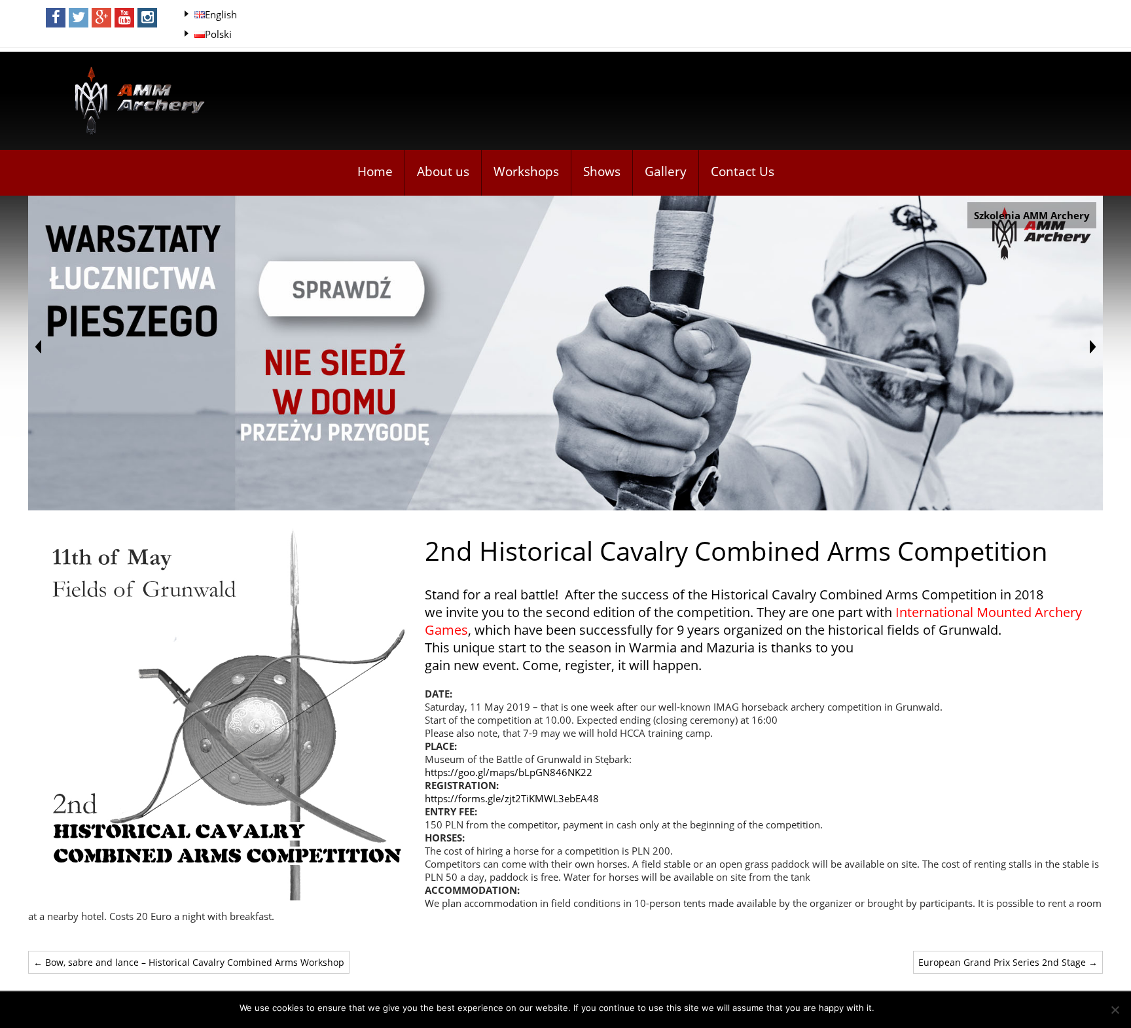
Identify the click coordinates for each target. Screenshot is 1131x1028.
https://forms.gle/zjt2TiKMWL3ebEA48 (512, 798)
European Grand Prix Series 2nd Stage (1008, 962)
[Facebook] (55, 17)
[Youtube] (124, 17)
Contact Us (742, 171)
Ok (886, 1007)
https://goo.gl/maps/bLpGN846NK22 (508, 772)
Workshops (526, 171)
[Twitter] (78, 17)
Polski (218, 34)
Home (375, 171)
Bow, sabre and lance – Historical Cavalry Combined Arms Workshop (188, 962)
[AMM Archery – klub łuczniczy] (134, 102)
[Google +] (101, 17)
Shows (601, 171)
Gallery (666, 171)
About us (443, 171)
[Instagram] (147, 17)
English (221, 14)
